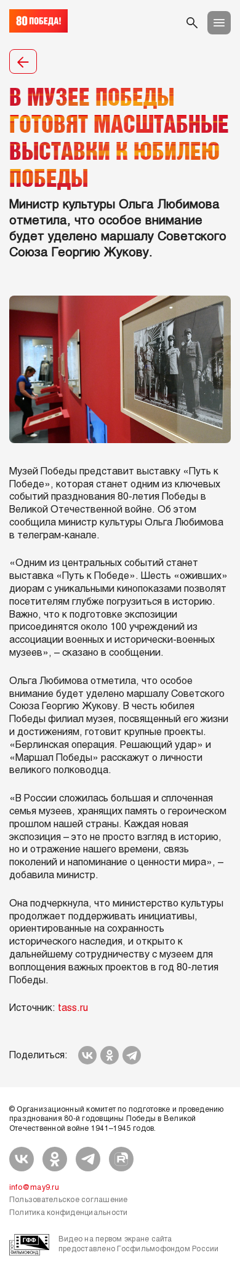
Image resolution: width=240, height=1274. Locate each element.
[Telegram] (131, 1055)
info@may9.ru (34, 1188)
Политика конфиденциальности (68, 1213)
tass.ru (73, 1008)
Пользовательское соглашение (68, 1200)
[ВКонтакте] (87, 1055)
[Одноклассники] (109, 1055)
